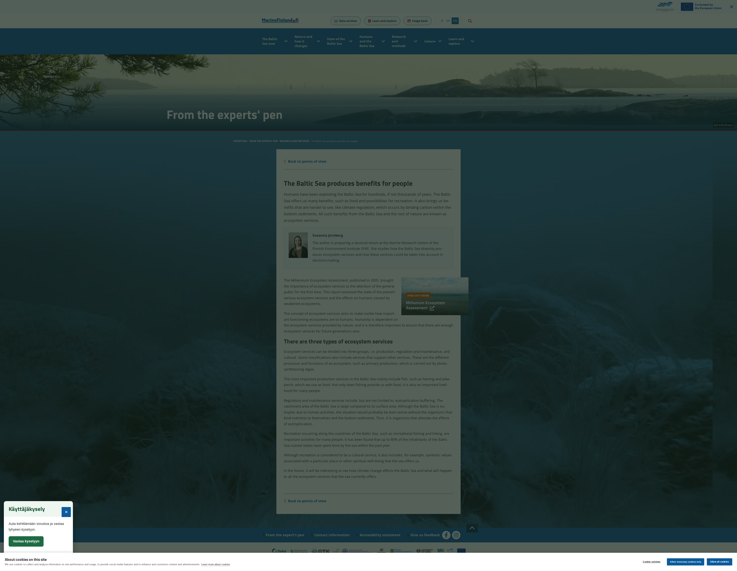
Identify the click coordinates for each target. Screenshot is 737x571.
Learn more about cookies (215, 564)
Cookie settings (651, 561)
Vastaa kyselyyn (26, 541)
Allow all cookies (719, 561)
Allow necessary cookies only (685, 562)
